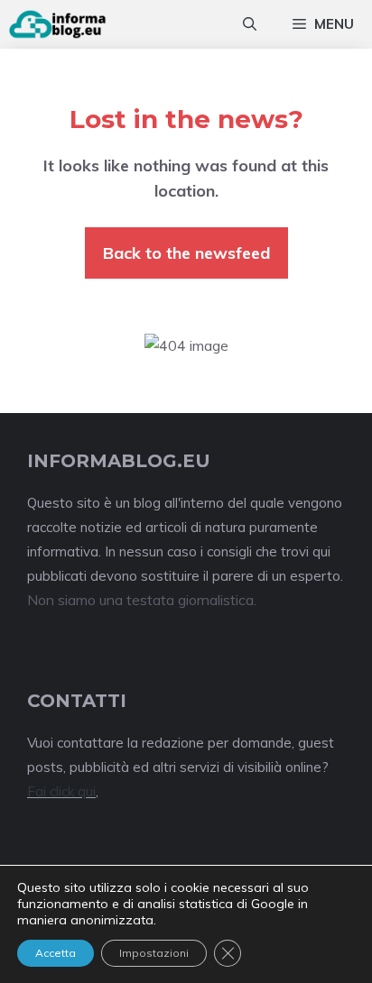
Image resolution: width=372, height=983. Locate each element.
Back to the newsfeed (186, 253)
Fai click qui (61, 791)
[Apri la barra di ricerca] (249, 24)
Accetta (55, 953)
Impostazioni (154, 953)
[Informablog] (58, 24)
